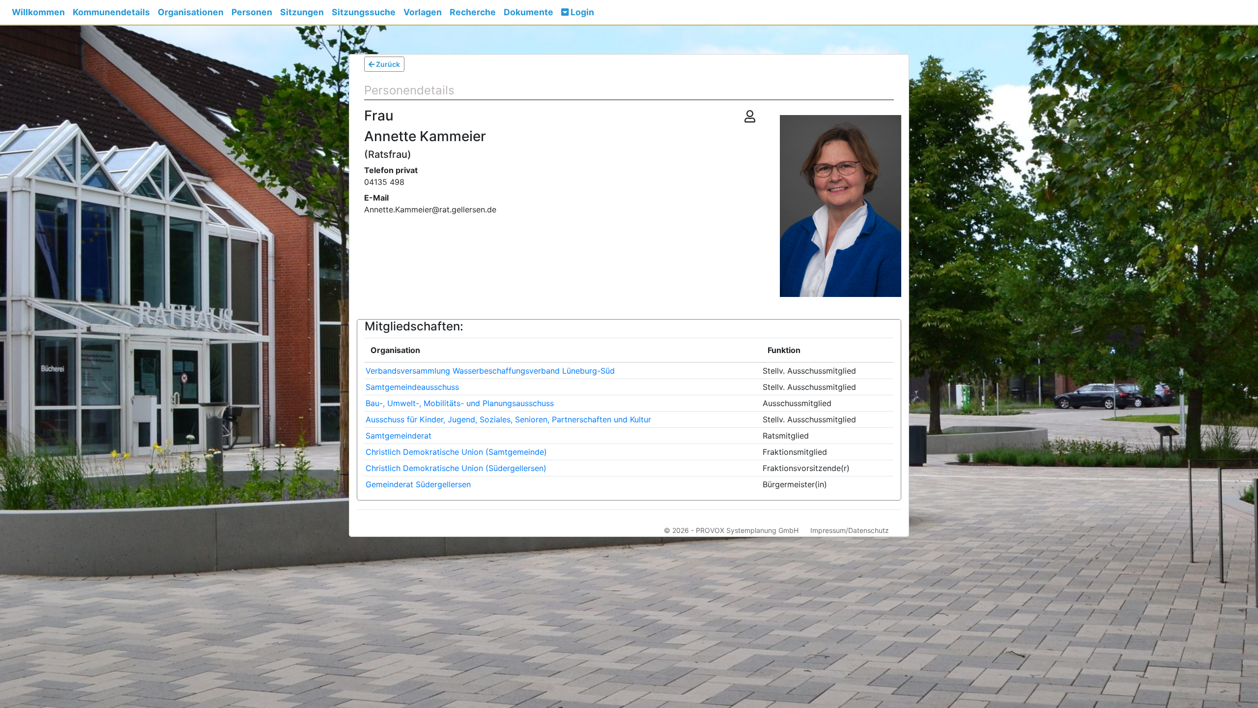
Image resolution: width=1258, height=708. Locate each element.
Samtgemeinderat (398, 436)
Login (581, 12)
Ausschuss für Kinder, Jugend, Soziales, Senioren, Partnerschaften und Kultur (508, 419)
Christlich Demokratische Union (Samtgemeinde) (456, 452)
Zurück (387, 64)
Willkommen (38, 12)
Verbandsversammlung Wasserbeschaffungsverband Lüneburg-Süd (490, 371)
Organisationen (191, 12)
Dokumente (528, 12)
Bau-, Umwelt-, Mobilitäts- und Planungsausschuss (460, 403)
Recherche (473, 12)
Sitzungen (302, 12)
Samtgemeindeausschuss (412, 387)
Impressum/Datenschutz (849, 530)
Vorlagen (422, 12)
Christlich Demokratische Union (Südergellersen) (456, 468)
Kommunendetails (111, 12)
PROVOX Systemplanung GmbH (747, 530)
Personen (251, 12)
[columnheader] (563, 350)
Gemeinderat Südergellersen (418, 484)
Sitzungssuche (364, 12)
